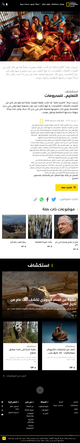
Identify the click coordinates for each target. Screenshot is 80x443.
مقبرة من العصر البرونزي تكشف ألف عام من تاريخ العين (43, 301)
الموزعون (45, 410)
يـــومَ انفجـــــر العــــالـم (18, 242)
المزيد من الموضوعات (16, 375)
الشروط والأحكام (31, 420)
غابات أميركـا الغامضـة (43, 242)
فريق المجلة (29, 410)
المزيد (22, 440)
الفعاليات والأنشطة (30, 414)
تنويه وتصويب (43, 406)
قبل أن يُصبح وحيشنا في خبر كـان (66, 243)
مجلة (37, 4)
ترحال (44, 4)
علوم (48, 4)
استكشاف (55, 4)
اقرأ (74, 249)
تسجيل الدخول (13, 412)
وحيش (61, 4)
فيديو (32, 4)
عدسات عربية (24, 4)
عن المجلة (30, 406)
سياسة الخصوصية (30, 426)
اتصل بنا (45, 413)
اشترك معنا (66, 187)
